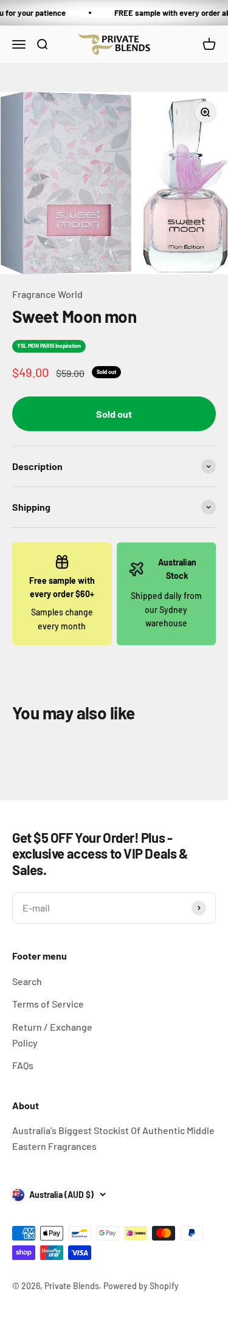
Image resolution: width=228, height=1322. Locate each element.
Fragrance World (47, 294)
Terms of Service (48, 1003)
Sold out (114, 414)
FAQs (22, 1065)
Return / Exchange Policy (52, 1034)
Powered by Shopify (141, 1286)
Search (27, 981)
